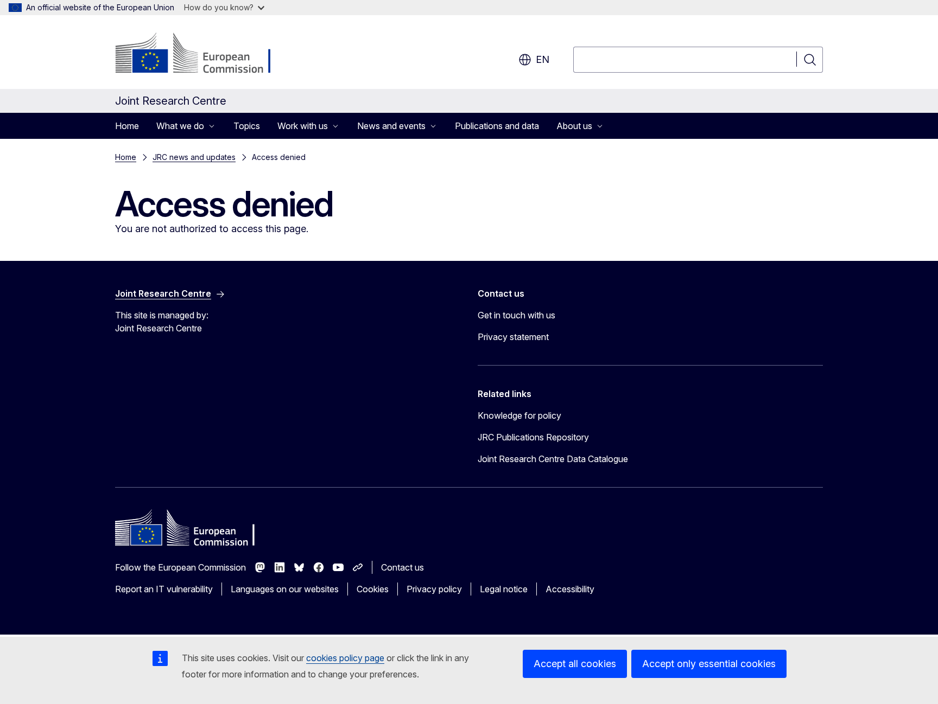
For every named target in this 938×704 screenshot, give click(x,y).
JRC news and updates (194, 157)
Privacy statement (513, 336)
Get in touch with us (516, 315)
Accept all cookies (575, 663)
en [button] (542, 59)
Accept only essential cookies (709, 663)
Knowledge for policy (519, 415)
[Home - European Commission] (202, 54)
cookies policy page (345, 657)
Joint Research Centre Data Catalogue (553, 458)
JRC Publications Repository (533, 437)
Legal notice (504, 589)
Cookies (373, 589)
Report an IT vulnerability (164, 589)
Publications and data (497, 125)
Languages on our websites (285, 589)
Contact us (402, 567)
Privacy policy (434, 589)
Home (127, 125)
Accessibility (570, 589)
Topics (246, 125)
